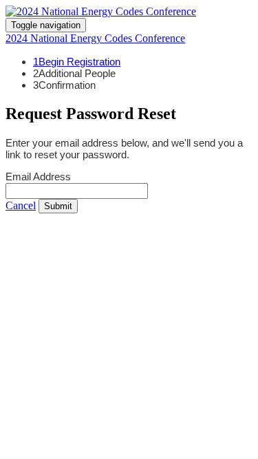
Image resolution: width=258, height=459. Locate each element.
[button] (21, 205)
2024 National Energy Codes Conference (95, 38)
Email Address (38, 176)
